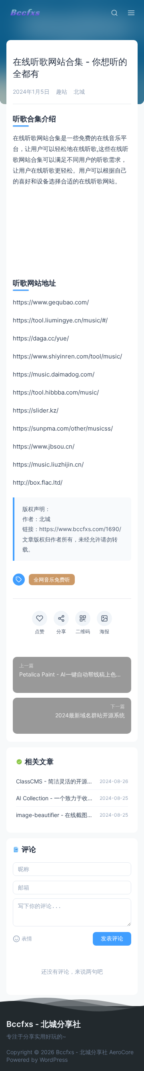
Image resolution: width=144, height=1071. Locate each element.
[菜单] (131, 12)
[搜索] (114, 13)
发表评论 (112, 938)
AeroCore (121, 1052)
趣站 (61, 91)
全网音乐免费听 (52, 579)
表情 (27, 939)
